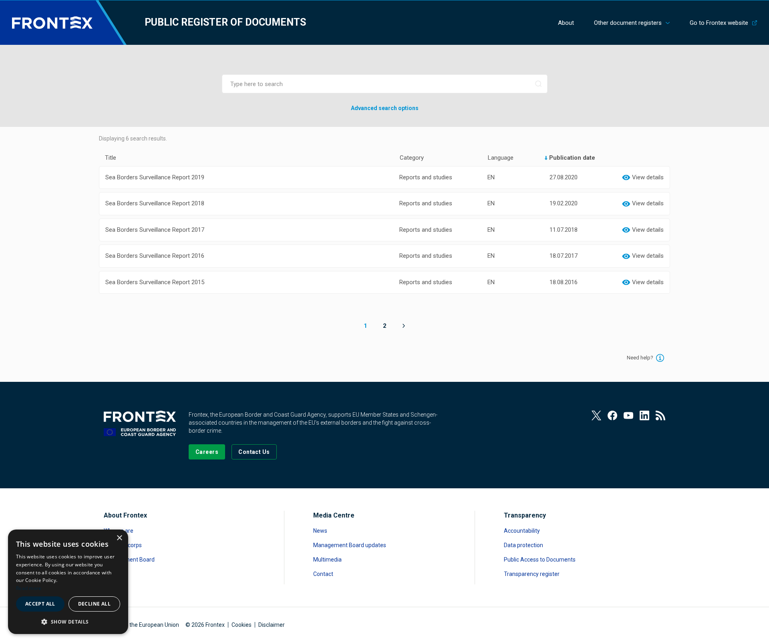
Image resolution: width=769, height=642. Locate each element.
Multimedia (327, 559)
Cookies (242, 625)
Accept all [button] (40, 603)
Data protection (523, 545)
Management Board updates (349, 545)
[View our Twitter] (596, 415)
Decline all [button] (94, 603)
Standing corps (123, 545)
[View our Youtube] (628, 415)
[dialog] (68, 582)
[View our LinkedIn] (644, 415)
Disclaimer (271, 625)
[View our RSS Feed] (660, 415)
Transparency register (532, 574)
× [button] (119, 538)
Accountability (522, 531)
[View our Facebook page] (612, 415)
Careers (114, 574)
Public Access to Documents (540, 559)
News (320, 531)
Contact (323, 574)
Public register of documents (225, 22)
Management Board (129, 559)
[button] (68, 621)
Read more (29, 588)
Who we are (118, 531)
